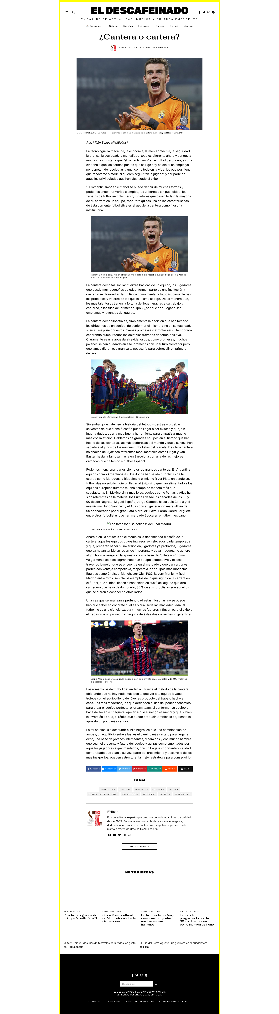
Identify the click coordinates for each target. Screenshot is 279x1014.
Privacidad (141, 1001)
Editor (112, 812)
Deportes (141, 789)
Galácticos (130, 794)
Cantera (125, 789)
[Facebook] (199, 12)
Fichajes (158, 789)
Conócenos (95, 1001)
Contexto (139, 48)
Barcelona (108, 789)
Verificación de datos (118, 1001)
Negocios (149, 794)
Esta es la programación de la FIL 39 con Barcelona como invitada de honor (197, 919)
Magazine (164, 48)
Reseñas (128, 26)
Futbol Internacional (103, 794)
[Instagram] (209, 12)
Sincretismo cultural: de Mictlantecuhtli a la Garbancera (119, 918)
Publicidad (169, 1001)
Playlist (174, 26)
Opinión (160, 26)
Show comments (139, 846)
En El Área (151, 48)
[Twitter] (204, 12)
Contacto (184, 1001)
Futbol (174, 789)
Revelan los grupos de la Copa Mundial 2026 (80, 916)
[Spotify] (213, 12)
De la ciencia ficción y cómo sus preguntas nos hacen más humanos (157, 919)
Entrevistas (144, 26)
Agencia (188, 26)
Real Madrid (183, 794)
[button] (156, 984)
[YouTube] (114, 835)
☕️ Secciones (93, 26)
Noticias (113, 26)
